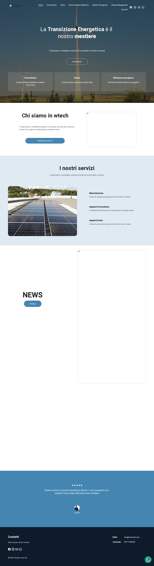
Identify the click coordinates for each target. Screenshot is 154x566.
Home (40, 5)
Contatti (124, 9)
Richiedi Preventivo (45, 141)
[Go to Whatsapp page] (143, 7)
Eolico (62, 5)
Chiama (32, 304)
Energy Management (119, 5)
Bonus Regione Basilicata (79, 5)
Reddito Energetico (100, 5)
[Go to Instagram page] (136, 7)
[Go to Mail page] (140, 7)
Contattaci (77, 62)
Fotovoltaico (52, 5)
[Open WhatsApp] (148, 559)
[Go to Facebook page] (132, 7)
